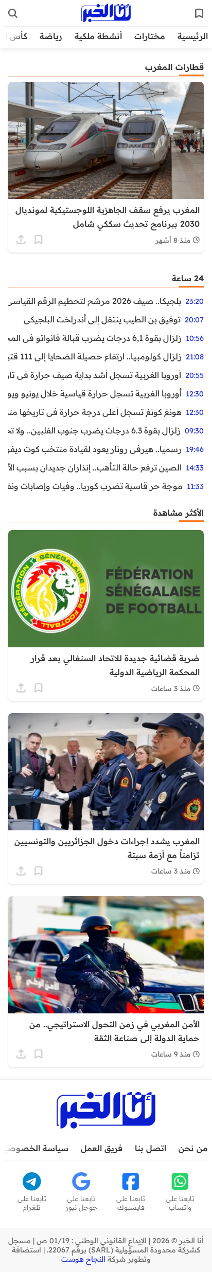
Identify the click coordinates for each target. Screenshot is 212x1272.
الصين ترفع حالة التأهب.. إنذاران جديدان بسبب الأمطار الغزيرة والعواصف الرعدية (95, 467)
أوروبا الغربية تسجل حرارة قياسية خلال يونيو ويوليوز (95, 393)
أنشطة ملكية (98, 36)
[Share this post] (21, 239)
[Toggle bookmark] (38, 239)
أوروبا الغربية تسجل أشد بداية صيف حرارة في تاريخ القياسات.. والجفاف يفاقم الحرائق (94, 375)
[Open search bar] (13, 13)
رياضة (51, 36)
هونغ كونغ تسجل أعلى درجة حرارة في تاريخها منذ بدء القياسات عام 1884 (95, 412)
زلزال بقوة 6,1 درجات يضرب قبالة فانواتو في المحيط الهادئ (95, 338)
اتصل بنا (150, 1148)
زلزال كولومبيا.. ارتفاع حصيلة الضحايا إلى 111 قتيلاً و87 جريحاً (95, 356)
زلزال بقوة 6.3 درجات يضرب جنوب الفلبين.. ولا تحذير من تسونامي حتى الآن (94, 430)
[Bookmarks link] (199, 13)
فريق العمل (101, 1148)
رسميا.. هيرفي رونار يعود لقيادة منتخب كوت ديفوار (95, 449)
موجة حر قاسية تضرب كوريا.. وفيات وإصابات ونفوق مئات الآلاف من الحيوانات (95, 486)
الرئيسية (193, 36)
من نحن (193, 1148)
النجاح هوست (83, 1259)
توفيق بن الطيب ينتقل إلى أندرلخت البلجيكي (102, 319)
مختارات (149, 36)
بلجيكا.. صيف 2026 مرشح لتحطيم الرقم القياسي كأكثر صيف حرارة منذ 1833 (94, 301)
